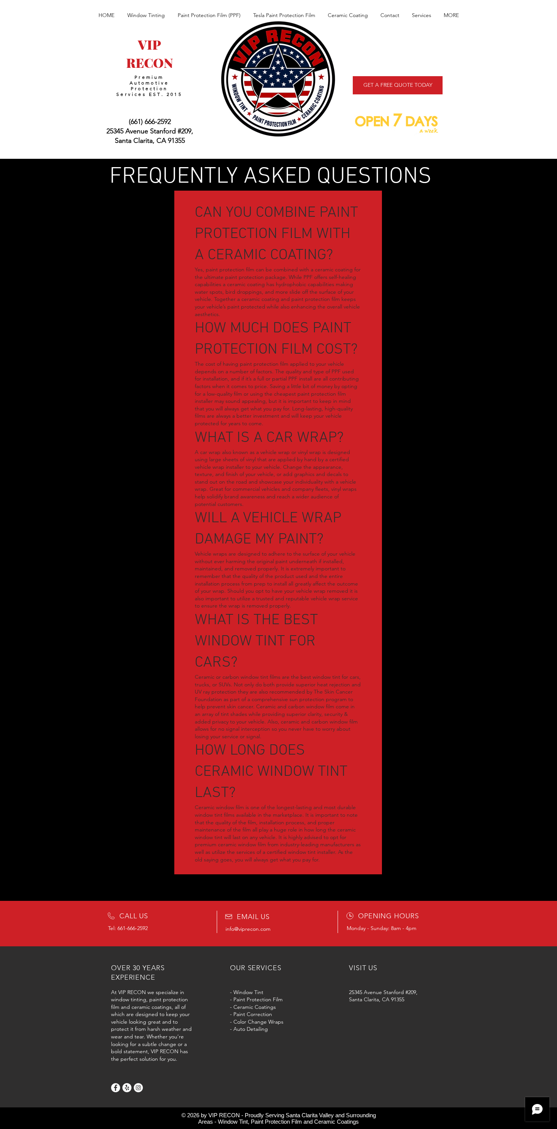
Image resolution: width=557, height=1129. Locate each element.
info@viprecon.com (248, 928)
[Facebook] (115, 1087)
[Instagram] (138, 1087)
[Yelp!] (126, 1087)
